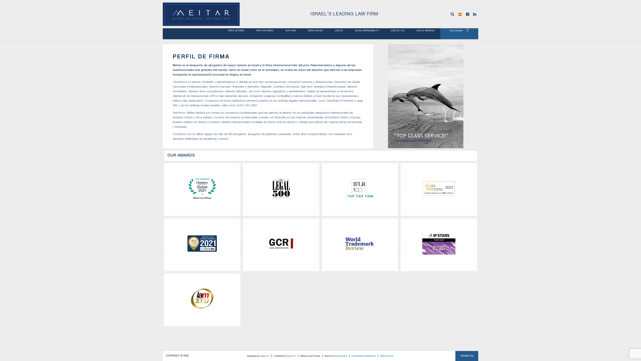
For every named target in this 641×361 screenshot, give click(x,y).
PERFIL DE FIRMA (236, 31)
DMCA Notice (386, 356)
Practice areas (264, 31)
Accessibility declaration (363, 356)
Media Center (315, 31)
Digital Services (425, 31)
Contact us (397, 31)
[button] (460, 14)
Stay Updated (456, 31)
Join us (339, 31)
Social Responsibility (367, 31)
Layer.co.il (264, 356)
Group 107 (291, 356)
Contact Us (466, 356)
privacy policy (340, 356)
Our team (290, 31)
